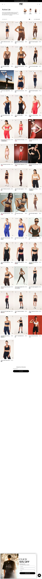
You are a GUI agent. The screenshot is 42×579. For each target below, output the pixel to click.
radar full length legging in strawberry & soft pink (20, 164)
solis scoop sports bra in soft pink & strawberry (34, 139)
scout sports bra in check (19, 213)
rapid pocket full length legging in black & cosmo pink (6, 311)
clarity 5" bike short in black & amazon (20, 311)
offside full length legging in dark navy (34, 90)
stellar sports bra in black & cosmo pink (20, 262)
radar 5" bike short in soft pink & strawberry (6, 164)
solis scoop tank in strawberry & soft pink (34, 115)
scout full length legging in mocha (33, 213)
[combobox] (27, 571)
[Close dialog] (35, 554)
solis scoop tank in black (19, 115)
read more (10, 14)
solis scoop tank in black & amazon (5, 262)
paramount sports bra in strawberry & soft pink (6, 139)
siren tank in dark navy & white (5, 115)
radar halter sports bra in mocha (5, 213)
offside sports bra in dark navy (19, 90)
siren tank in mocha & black (5, 66)
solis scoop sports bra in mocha (19, 66)
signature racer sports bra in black (5, 360)
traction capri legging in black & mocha (6, 90)
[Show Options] (34, 571)
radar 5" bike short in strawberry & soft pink (20, 139)
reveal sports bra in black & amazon (34, 262)
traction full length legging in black (33, 66)
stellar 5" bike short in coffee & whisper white (34, 311)
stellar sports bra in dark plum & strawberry (34, 164)
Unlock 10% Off (27, 573)
